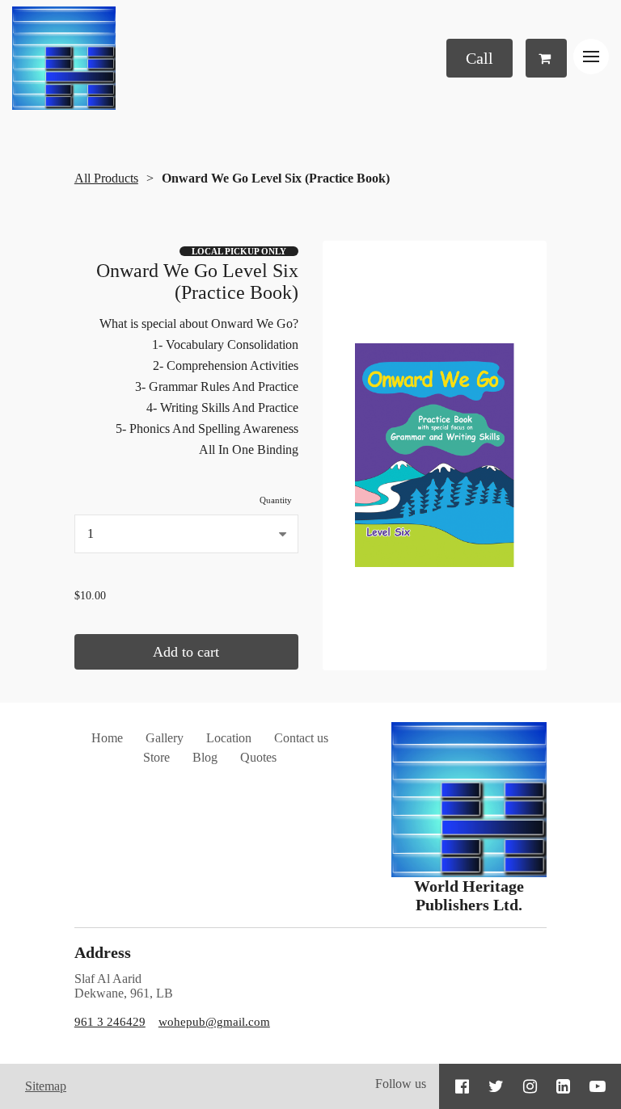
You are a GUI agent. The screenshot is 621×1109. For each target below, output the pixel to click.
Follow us (400, 1083)
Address (102, 952)
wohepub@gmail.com (214, 1021)
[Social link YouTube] (597, 1086)
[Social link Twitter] (496, 1086)
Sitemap (45, 1086)
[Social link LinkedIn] (563, 1086)
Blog (205, 757)
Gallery (165, 738)
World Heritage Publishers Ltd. (469, 895)
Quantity (276, 500)
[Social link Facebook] (462, 1086)
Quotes (258, 757)
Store (156, 757)
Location (228, 738)
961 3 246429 (110, 1021)
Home (107, 738)
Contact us (301, 738)
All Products (106, 178)
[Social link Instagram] (530, 1086)
